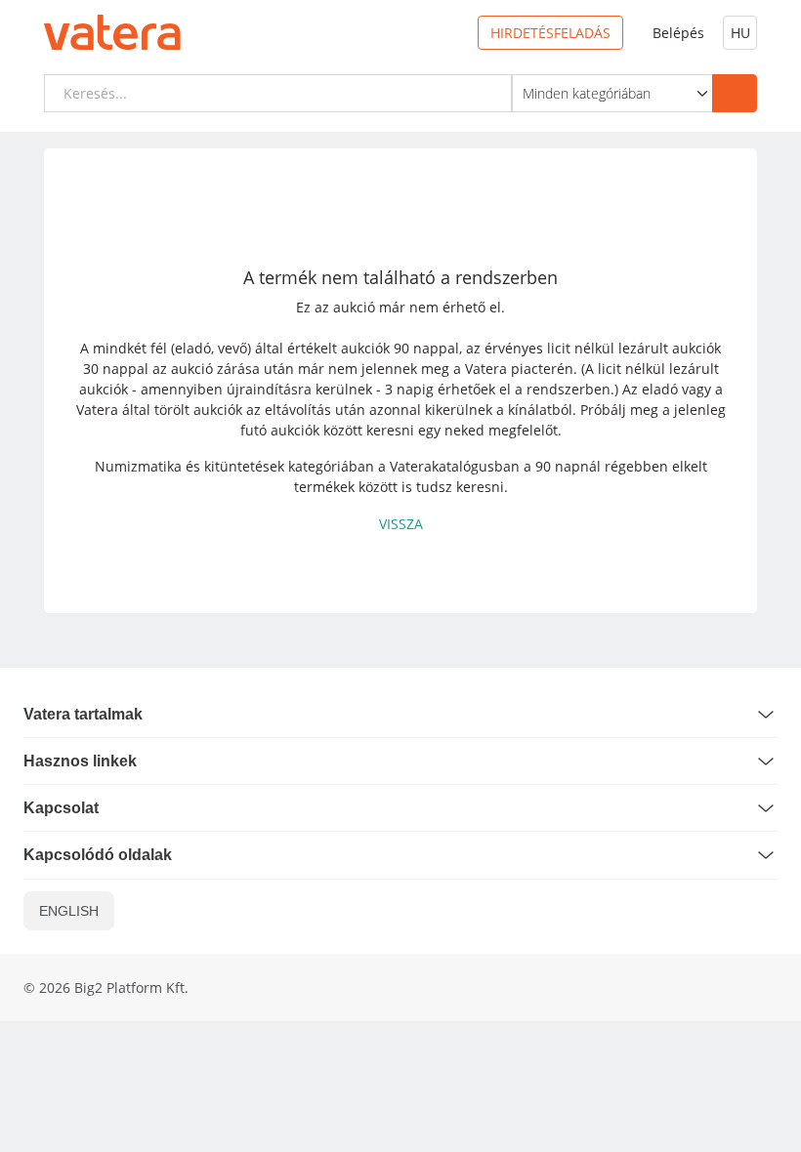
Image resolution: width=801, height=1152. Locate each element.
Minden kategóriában (587, 93)
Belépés (678, 32)
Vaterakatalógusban (455, 466)
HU (740, 32)
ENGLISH (69, 911)
